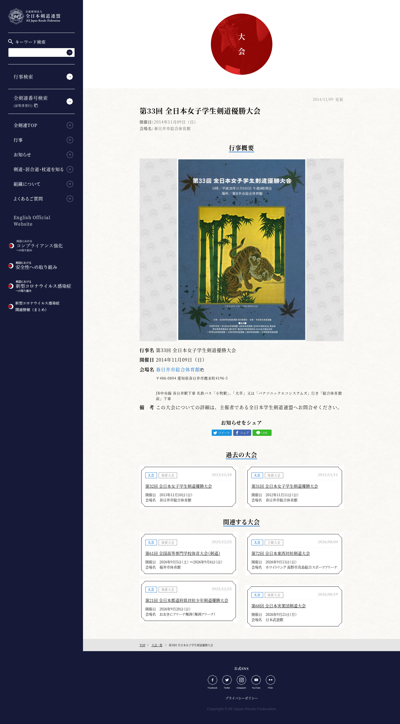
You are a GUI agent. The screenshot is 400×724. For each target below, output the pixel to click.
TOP (142, 645)
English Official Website (32, 220)
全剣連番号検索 (31, 101)
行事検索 (23, 76)
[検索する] (69, 52)
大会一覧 (157, 645)
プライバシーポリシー (241, 698)
